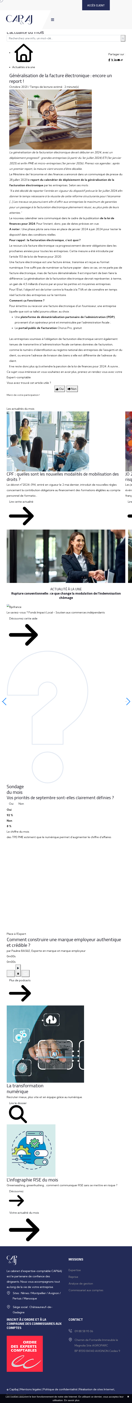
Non (21, 803)
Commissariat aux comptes (86, 1290)
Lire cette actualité (21, 501)
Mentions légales (30, 1389)
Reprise (73, 1276)
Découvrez (16, 1191)
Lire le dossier (18, 1103)
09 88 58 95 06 (84, 1331)
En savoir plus (71, 1400)
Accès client (96, 5)
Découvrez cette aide (23, 618)
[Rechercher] (123, 38)
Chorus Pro (65, 328)
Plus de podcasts (20, 980)
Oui (11, 803)
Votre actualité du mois (24, 1212)
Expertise (75, 1270)
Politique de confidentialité (60, 1389)
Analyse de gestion (81, 1283)
